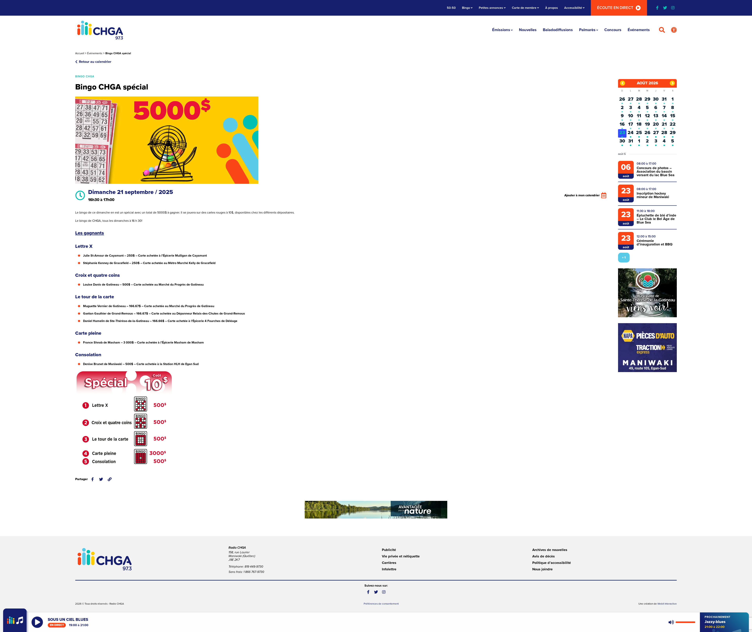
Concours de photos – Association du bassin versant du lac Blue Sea (655, 171)
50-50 (451, 8)
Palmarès (587, 30)
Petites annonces (491, 8)
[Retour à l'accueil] (100, 30)
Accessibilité (573, 8)
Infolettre (389, 569)
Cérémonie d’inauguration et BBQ (654, 242)
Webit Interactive (667, 603)
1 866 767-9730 (253, 572)
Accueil (79, 53)
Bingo (466, 8)
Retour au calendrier (95, 62)
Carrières (389, 563)
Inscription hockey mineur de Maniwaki (653, 195)
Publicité (389, 550)
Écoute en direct (615, 7)
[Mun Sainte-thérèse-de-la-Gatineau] (647, 292)
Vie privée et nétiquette (401, 556)
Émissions (501, 30)
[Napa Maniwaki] (647, 347)
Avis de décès (543, 556)
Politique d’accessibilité (551, 563)
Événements (639, 30)
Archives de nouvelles (549, 550)
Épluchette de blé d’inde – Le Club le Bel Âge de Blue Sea (656, 218)
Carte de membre (524, 8)
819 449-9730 (254, 567)
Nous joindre (542, 569)
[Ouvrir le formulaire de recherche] (662, 30)
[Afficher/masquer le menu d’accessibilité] (674, 30)
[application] (681, 622)
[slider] (685, 622)
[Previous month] (622, 83)
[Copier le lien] (110, 479)
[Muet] (671, 622)
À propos (551, 8)
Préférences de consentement (381, 603)
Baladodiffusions (558, 30)
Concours (612, 30)
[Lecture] (37, 622)
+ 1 (624, 258)
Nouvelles (528, 30)
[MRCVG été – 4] (376, 509)
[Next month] (672, 83)
